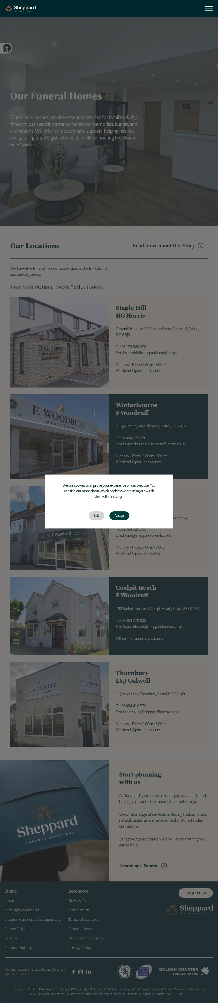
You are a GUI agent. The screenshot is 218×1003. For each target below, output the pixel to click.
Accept (119, 515)
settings (117, 496)
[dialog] (109, 501)
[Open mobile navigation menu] (209, 8)
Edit (96, 515)
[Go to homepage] (20, 8)
